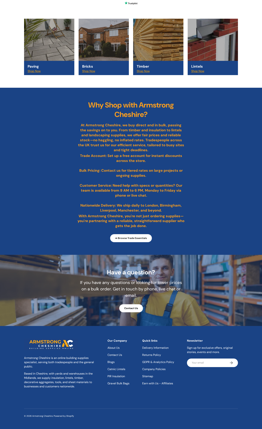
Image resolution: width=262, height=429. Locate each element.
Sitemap (147, 376)
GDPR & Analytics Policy (158, 362)
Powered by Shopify (64, 416)
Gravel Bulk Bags (118, 383)
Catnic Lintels (116, 369)
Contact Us (131, 308)
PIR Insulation (116, 376)
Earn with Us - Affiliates (157, 383)
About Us (113, 348)
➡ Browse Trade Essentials (131, 238)
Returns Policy (151, 355)
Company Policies (154, 369)
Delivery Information (155, 348)
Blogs (111, 362)
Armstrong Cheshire (42, 416)
